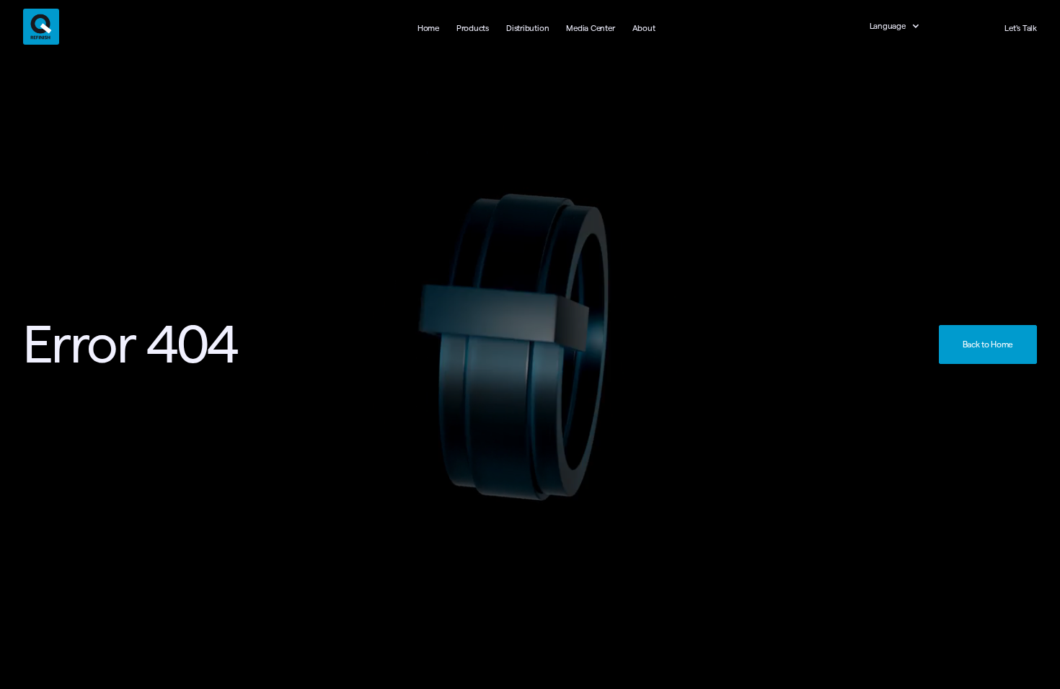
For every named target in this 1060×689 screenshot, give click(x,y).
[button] (902, 26)
